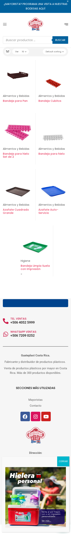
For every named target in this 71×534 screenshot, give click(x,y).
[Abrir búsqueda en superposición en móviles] (35, 40)
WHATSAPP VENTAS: (23, 332)
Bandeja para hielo (51, 154)
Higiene (25, 261)
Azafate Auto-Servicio (48, 211)
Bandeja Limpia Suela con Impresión (35, 267)
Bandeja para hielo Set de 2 (16, 155)
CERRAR (63, 461)
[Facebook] (25, 416)
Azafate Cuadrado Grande (16, 211)
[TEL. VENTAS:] (6, 321)
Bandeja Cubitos (49, 101)
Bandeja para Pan (15, 101)
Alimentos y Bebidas (16, 96)
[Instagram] (35, 416)
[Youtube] (46, 416)
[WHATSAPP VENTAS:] (6, 334)
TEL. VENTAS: (18, 319)
